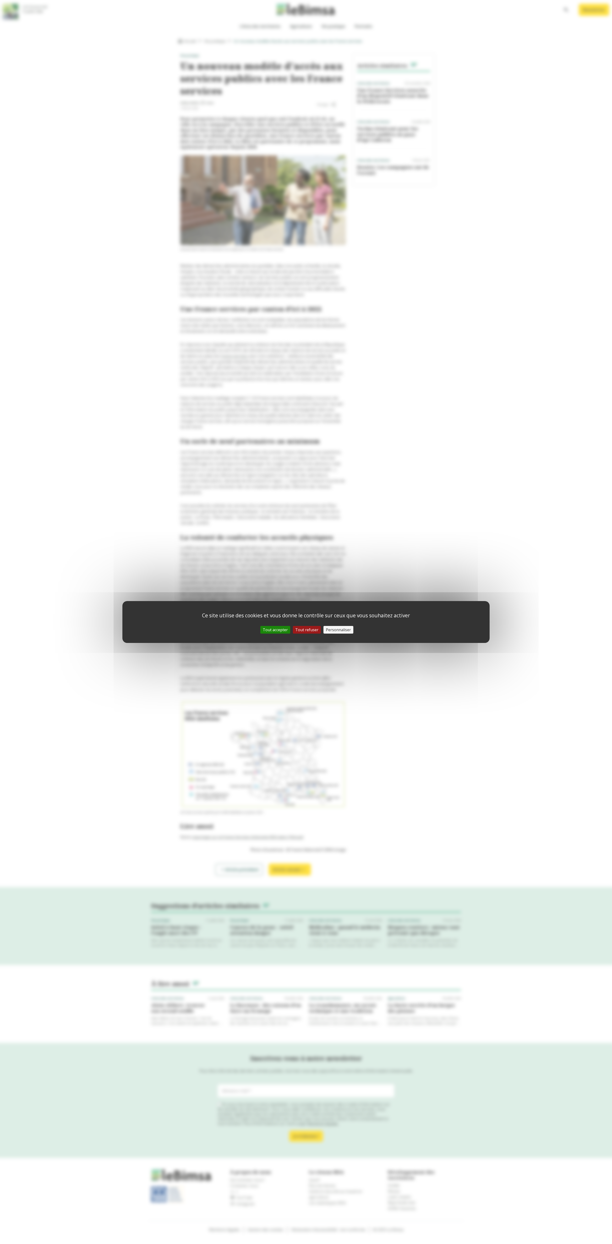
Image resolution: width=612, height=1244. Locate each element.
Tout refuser (306, 629)
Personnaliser (338, 629)
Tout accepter (275, 629)
